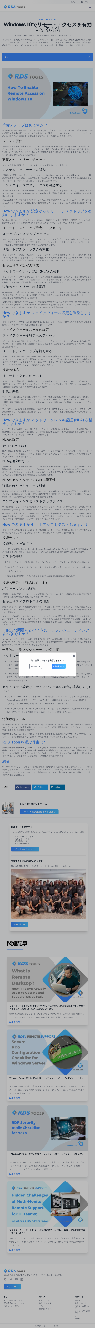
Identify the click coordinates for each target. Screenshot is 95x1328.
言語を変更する (58, 666)
